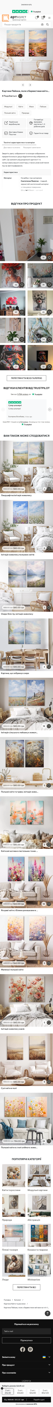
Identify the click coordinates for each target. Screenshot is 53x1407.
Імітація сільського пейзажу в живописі (20, 732)
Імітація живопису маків (12, 1029)
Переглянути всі (26, 1287)
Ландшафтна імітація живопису (16, 495)
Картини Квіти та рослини (14, 1304)
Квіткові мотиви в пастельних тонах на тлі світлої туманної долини (20, 851)
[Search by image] (42, 24)
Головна (7, 1300)
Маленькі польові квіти (12, 969)
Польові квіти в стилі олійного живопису (20, 1147)
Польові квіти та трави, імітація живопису (20, 791)
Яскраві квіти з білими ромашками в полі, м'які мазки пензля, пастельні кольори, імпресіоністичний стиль (20, 910)
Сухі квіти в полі (9, 1088)
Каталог (17, 1300)
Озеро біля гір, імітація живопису (17, 614)
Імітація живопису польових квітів (17, 554)
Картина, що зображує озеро (15, 673)
